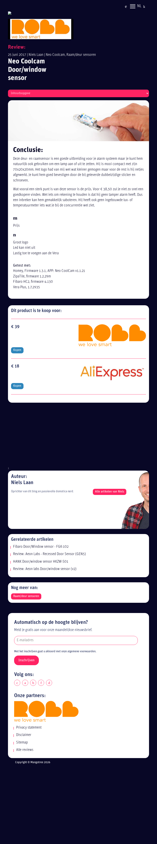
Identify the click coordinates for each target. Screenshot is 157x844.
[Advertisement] (78, 436)
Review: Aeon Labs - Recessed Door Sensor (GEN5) (49, 554)
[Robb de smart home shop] (46, 711)
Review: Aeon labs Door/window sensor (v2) (44, 569)
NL (139, 6)
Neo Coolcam (55, 55)
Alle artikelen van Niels (109, 491)
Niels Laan (36, 55)
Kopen (17, 350)
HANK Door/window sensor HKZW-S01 (40, 561)
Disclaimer (23, 735)
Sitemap (22, 742)
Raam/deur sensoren (81, 55)
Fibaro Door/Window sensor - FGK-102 (40, 547)
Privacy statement (28, 727)
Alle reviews (24, 750)
